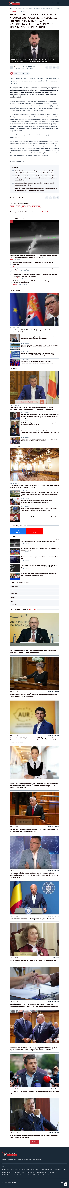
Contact (4, 1159)
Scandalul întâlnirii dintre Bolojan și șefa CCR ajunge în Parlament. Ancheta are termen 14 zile (39, 440)
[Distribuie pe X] (57, 67)
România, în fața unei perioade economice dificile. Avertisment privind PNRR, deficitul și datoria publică (38, 354)
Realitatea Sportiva (15, 1169)
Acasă (12, 8)
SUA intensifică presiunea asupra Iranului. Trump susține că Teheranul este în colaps (34, 184)
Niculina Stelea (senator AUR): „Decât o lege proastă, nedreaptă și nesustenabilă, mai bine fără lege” (33, 695)
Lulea (12, 206)
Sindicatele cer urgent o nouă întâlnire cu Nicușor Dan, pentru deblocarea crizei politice (39, 574)
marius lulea (36, 206)
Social (11, 259)
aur (28, 206)
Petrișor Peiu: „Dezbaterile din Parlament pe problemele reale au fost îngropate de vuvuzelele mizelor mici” (34, 830)
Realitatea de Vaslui (46, 1175)
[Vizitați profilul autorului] (11, 67)
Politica (20, 8)
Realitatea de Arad (21, 1175)
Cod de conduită (37, 1159)
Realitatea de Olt (53, 1172)
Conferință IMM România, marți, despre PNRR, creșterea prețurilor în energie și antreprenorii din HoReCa (35, 275)
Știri (16, 8)
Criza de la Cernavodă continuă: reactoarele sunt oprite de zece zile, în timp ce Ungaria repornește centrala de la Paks (39, 494)
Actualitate (16, 271)
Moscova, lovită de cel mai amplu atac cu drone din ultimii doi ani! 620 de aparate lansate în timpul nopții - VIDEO (33, 256)
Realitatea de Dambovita (34, 1175)
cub (23, 206)
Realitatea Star (25, 1169)
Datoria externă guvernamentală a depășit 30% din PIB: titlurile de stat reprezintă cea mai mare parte (39, 509)
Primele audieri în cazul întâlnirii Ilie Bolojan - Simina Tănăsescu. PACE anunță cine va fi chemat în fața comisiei (36, 189)
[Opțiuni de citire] (65, 1184)
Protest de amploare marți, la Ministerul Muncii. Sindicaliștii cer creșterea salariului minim (36, 501)
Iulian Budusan (55, 957)
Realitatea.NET (5, 1169)
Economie (15, 278)
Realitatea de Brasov (27, 66)
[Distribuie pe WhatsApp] (54, 67)
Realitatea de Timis (30, 1172)
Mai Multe (34, 1142)
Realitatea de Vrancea (60, 1169)
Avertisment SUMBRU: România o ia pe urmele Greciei (38, 517)
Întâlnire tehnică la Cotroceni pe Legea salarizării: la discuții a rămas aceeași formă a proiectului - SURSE (34, 486)
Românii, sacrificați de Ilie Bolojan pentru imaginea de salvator (32, 919)
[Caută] (53, 3)
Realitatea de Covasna (47, 1169)
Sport (14, 266)
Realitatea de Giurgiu (42, 1172)
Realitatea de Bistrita (7, 1172)
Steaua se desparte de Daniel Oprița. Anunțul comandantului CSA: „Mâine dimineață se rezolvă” (37, 362)
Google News (46, 212)
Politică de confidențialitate (24, 1159)
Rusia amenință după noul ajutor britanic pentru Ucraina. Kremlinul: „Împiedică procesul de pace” (39, 337)
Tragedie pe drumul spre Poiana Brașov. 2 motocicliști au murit (33, 269)
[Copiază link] (46, 67)
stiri (18, 206)
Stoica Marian (55, 1088)
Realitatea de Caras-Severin (8, 1175)
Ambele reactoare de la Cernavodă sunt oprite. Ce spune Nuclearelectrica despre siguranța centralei (39, 346)
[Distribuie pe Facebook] (50, 67)
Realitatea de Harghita (19, 1172)
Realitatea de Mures (35, 1169)
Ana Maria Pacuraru (53, 781)
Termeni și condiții (12, 1159)
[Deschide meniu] (58, 3)
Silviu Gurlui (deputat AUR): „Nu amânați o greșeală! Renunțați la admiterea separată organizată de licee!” (33, 652)
